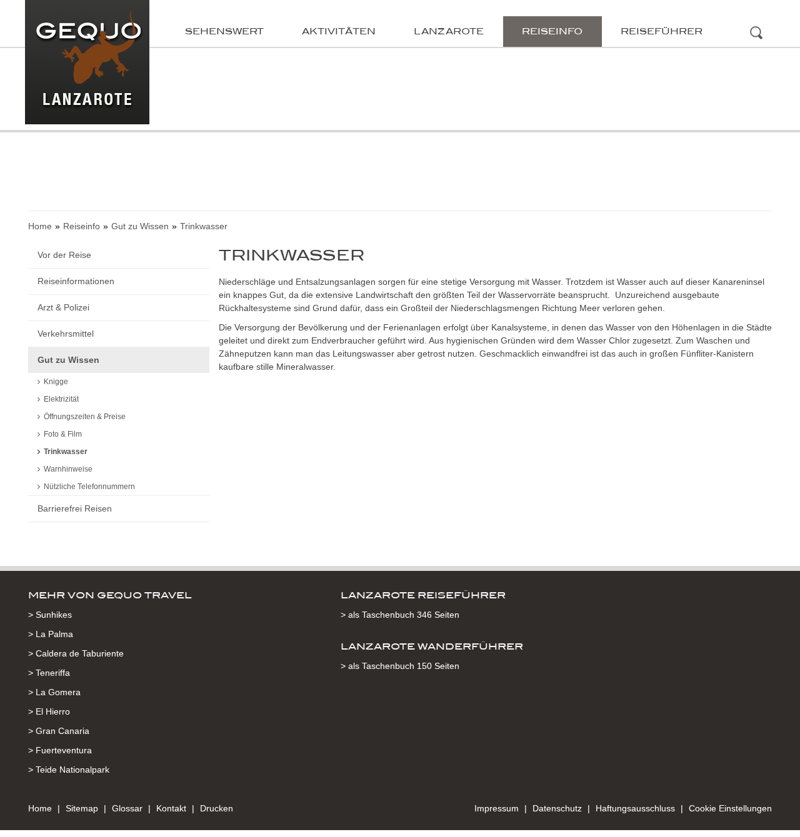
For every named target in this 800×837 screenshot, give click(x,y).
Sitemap (82, 808)
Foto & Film (63, 434)
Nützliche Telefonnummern (89, 486)
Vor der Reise (64, 255)
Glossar (127, 808)
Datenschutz (557, 808)
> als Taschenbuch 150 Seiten (400, 666)
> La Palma (50, 634)
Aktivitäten (339, 31)
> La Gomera (54, 692)
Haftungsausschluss (635, 808)
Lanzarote (449, 31)
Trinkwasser (66, 451)
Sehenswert (224, 31)
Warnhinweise (68, 469)
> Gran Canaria (58, 731)
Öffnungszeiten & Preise (85, 416)
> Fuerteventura (60, 750)
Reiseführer (661, 31)
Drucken (216, 808)
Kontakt (171, 808)
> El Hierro (49, 711)
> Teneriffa (49, 673)
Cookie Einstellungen (730, 808)
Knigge (56, 381)
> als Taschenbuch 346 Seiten (400, 615)
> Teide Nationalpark (68, 770)
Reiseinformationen (76, 281)
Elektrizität (61, 399)
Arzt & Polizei (63, 307)
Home (40, 226)
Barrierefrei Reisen (75, 508)
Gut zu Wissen (140, 226)
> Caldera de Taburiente (76, 653)
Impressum (496, 808)
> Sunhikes (50, 615)
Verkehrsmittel (66, 334)
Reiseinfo (552, 31)
